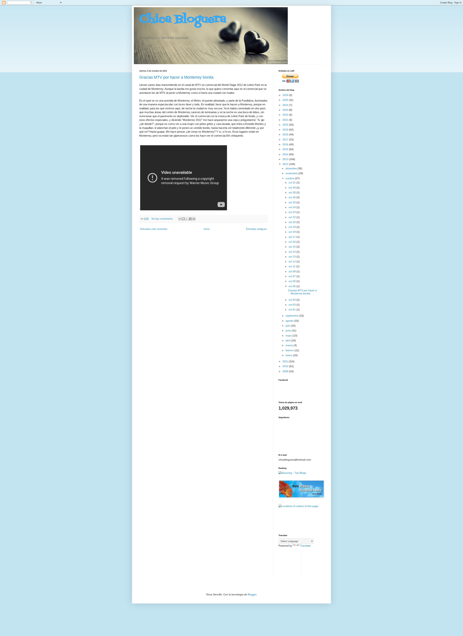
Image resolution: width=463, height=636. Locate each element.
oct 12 (292, 261)
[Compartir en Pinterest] (194, 219)
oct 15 (292, 246)
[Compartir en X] (187, 219)
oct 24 (292, 207)
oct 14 (292, 251)
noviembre (292, 173)
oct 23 (292, 212)
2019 (286, 129)
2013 (286, 159)
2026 (286, 95)
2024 (286, 105)
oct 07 (292, 276)
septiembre (292, 315)
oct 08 (292, 271)
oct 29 (292, 187)
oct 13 (292, 256)
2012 (286, 164)
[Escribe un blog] (183, 219)
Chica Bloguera (182, 19)
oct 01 (292, 309)
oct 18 (292, 231)
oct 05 (292, 286)
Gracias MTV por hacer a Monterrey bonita (176, 77)
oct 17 (292, 236)
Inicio (207, 228)
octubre (290, 178)
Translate (305, 545)
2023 (286, 109)
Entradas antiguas (256, 228)
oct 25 (292, 202)
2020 (286, 124)
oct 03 (292, 304)
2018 (286, 134)
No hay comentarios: (163, 219)
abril (288, 340)
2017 (286, 139)
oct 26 (292, 197)
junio (289, 330)
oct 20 (292, 222)
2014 (286, 154)
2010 (286, 366)
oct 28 (292, 192)
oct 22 (292, 217)
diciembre (292, 168)
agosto (290, 320)
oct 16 (292, 241)
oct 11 (292, 266)
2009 (286, 371)
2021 (286, 119)
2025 (286, 99)
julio (288, 325)
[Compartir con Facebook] (190, 219)
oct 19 (292, 226)
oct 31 (292, 182)
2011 (286, 361)
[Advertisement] (290, 564)
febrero (290, 350)
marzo (290, 345)
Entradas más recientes (153, 228)
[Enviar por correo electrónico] (180, 219)
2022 (286, 114)
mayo (289, 335)
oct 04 (292, 299)
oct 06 (292, 281)
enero (289, 355)
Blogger (252, 594)
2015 (286, 149)
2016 (286, 144)
